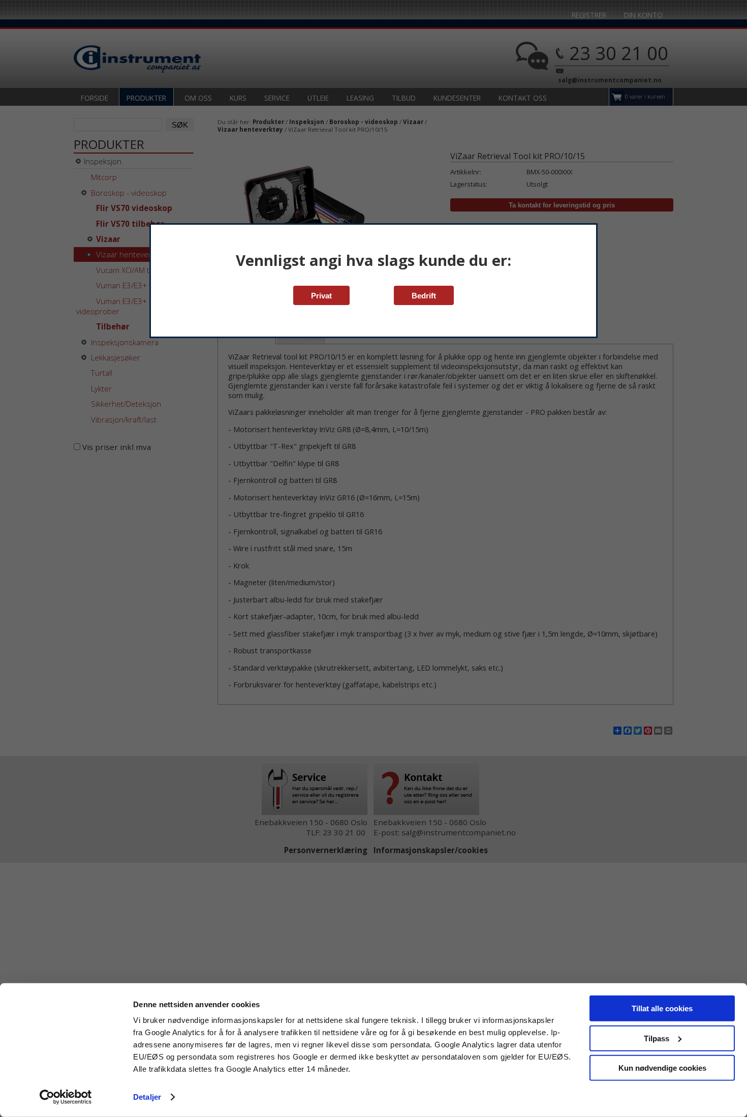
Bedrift (424, 295)
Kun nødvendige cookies (662, 1068)
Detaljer (147, 1097)
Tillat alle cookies (662, 1008)
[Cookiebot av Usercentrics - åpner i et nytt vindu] (65, 1097)
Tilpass (656, 1038)
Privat (321, 295)
